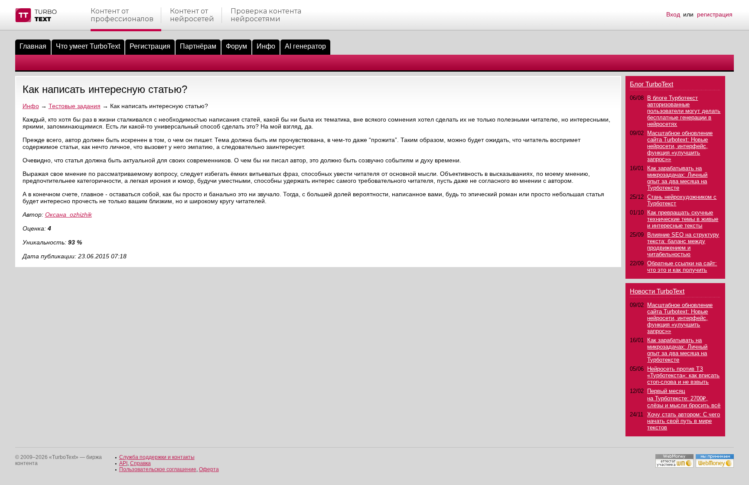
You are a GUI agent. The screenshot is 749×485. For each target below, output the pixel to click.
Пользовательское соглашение (157, 469)
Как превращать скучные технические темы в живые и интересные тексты (682, 219)
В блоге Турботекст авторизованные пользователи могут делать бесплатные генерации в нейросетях (683, 111)
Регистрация (150, 46)
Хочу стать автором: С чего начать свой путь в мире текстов (683, 421)
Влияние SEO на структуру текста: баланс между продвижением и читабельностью (683, 244)
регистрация (715, 14)
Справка (140, 463)
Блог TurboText (651, 84)
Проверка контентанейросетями (266, 15)
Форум (236, 46)
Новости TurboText (657, 291)
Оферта (209, 469)
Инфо (266, 46)
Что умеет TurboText (88, 46)
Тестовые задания (75, 105)
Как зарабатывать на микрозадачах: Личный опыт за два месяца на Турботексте (677, 178)
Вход (673, 14)
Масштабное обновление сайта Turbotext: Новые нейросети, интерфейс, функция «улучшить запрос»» (680, 146)
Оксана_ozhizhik (68, 214)
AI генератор (305, 46)
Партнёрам (198, 46)
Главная (33, 46)
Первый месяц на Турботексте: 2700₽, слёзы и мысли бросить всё (683, 398)
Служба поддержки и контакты (157, 457)
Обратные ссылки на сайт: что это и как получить (682, 266)
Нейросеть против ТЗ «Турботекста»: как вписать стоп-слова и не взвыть (683, 375)
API (123, 463)
